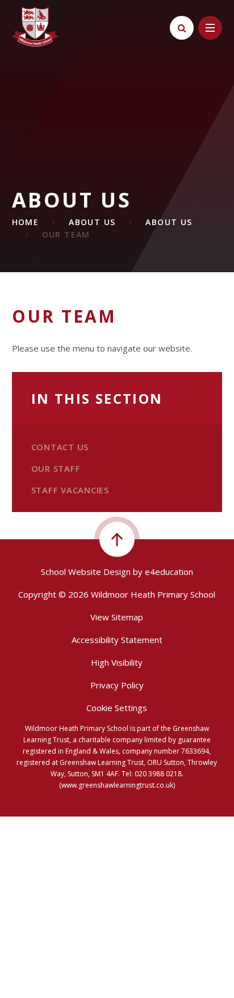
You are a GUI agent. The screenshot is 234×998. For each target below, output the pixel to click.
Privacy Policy (117, 685)
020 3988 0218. (159, 774)
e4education (169, 571)
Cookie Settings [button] (116, 707)
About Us (92, 222)
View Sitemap (116, 617)
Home (25, 222)
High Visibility (117, 662)
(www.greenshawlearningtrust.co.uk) (117, 785)
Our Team (66, 234)
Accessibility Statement (117, 639)
